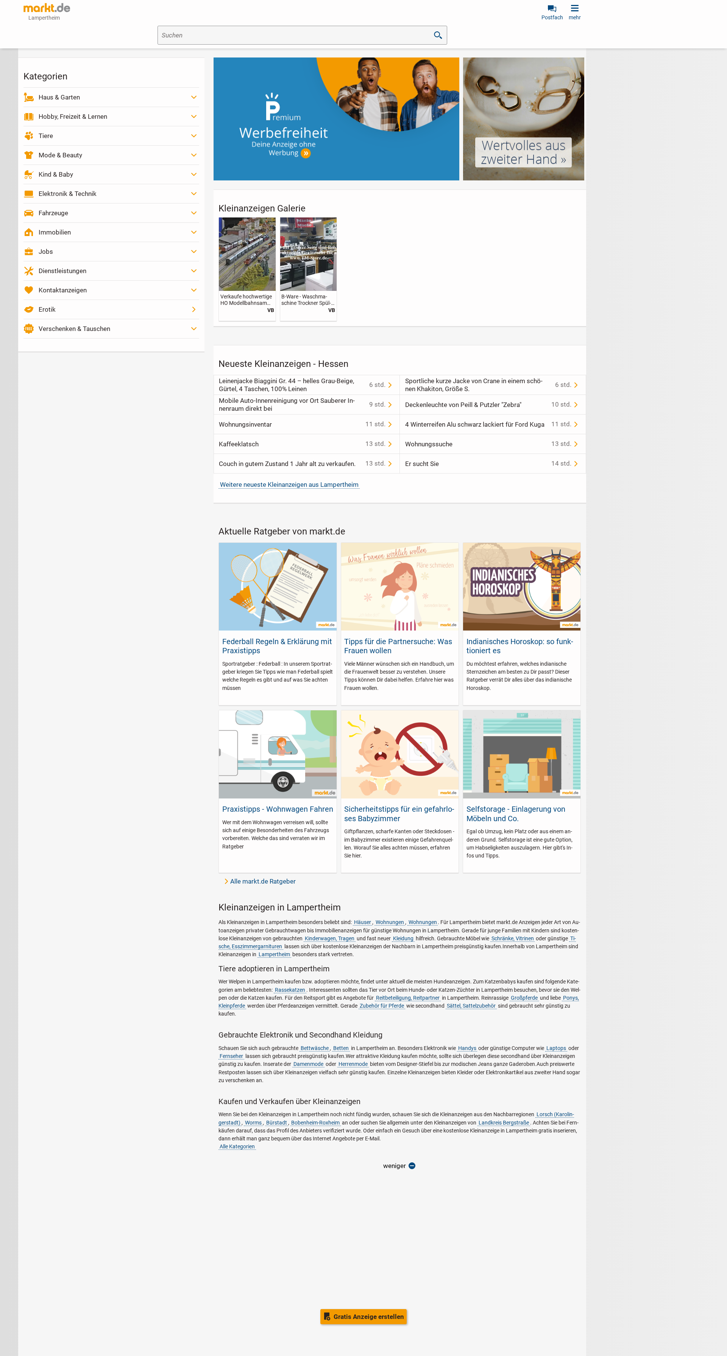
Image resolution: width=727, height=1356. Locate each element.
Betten (341, 1048)
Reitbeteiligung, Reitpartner (408, 998)
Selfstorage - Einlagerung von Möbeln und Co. (515, 814)
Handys (467, 1048)
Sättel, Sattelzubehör (471, 1006)
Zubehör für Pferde (382, 1006)
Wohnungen (390, 922)
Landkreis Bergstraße (504, 1123)
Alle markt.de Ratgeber (263, 881)
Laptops (556, 1048)
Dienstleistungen (62, 271)
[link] (247, 269)
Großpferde (524, 998)
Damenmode (308, 1064)
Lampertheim (274, 954)
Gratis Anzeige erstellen (369, 1316)
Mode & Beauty (60, 155)
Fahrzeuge (53, 213)
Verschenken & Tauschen (74, 328)
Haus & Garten (59, 97)
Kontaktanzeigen (63, 290)
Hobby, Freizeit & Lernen (73, 116)
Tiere (46, 136)
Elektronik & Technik (68, 193)
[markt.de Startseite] (46, 7)
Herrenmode (353, 1064)
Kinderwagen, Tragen (329, 938)
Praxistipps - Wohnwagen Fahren (277, 809)
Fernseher (231, 1056)
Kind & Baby (56, 174)
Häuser (362, 922)
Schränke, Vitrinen (512, 938)
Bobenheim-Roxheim (315, 1123)
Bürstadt (276, 1123)
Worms (253, 1123)
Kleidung (403, 938)
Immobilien (55, 232)
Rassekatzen (290, 990)
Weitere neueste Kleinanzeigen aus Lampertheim (289, 484)
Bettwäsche (315, 1048)
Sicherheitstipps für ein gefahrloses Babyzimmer (399, 814)
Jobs (46, 251)
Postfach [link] (552, 17)
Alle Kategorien (237, 1146)
